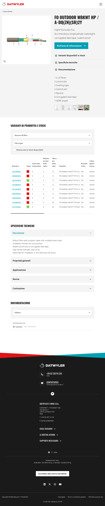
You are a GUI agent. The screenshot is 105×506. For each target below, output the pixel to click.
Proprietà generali (21, 260)
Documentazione (66, 69)
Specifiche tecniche (67, 62)
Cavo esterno (7, 11)
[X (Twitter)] (50, 484)
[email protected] (47, 421)
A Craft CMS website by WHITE (52, 502)
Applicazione (19, 269)
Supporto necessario (49, 441)
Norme (16, 279)
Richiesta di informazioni (69, 45)
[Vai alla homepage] (13, 4)
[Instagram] (55, 484)
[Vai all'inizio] (52, 393)
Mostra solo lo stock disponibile (29, 150)
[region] (52, 185)
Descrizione (18, 232)
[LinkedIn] (45, 484)
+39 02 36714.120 (47, 417)
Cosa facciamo (46, 429)
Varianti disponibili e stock (71, 55)
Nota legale (61, 497)
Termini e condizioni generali (77, 497)
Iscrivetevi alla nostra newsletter (52, 473)
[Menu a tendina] (100, 4)
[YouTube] (60, 484)
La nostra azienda (47, 435)
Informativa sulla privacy (95, 497)
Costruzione (19, 288)
